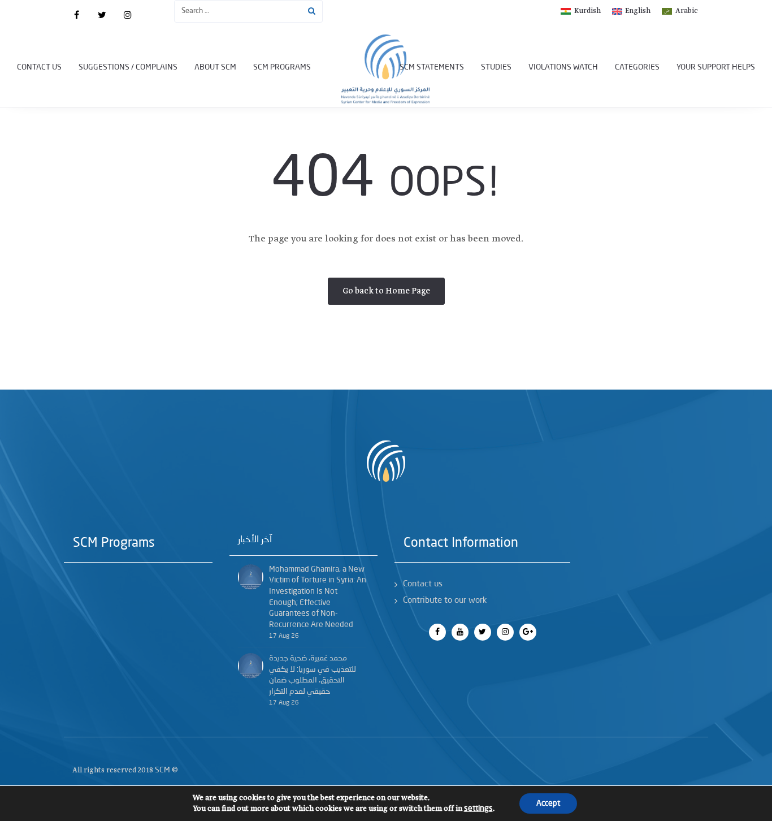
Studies (496, 67)
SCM (162, 770)
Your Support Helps (715, 67)
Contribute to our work (445, 601)
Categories (637, 67)
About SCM (215, 67)
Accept (548, 803)
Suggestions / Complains (128, 67)
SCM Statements (432, 67)
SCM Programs (282, 67)
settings (478, 809)
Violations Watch (563, 67)
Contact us (39, 67)
